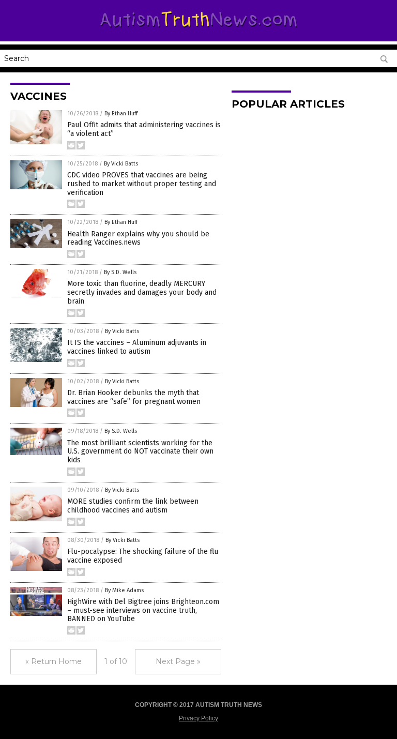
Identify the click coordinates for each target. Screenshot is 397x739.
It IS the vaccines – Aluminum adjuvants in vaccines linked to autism (136, 347)
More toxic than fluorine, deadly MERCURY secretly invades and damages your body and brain (142, 292)
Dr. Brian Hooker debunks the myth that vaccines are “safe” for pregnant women (134, 397)
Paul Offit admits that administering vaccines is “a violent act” (144, 129)
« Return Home (53, 661)
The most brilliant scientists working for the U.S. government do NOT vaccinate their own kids (140, 452)
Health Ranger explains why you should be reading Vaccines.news (138, 238)
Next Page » (178, 661)
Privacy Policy (198, 718)
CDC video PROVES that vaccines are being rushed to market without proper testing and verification (141, 184)
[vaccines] (198, 29)
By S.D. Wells (120, 272)
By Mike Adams (124, 590)
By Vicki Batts (121, 163)
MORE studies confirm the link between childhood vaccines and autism (132, 506)
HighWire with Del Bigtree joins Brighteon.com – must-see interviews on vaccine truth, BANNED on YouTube (143, 610)
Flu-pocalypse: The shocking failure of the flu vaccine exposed (142, 556)
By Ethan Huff (121, 113)
